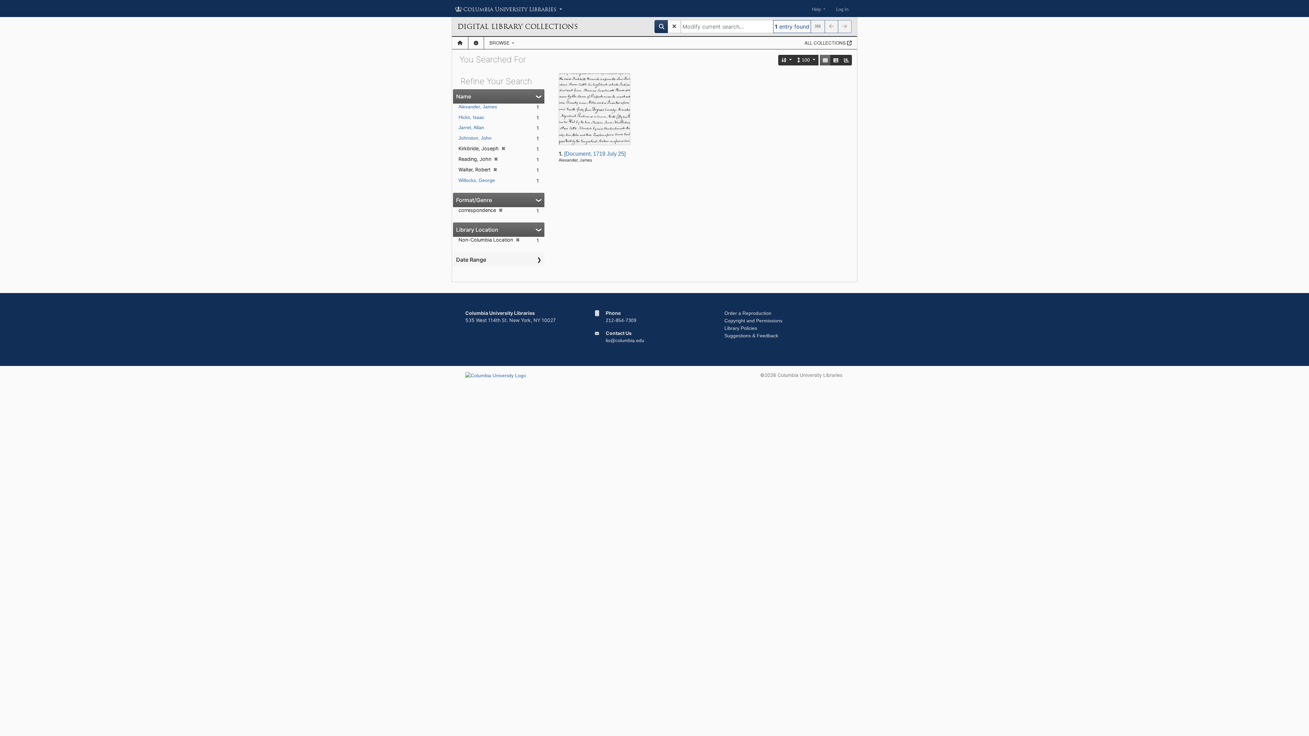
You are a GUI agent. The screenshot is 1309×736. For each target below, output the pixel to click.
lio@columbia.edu (625, 340)
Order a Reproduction (747, 313)
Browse (500, 43)
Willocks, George (476, 180)
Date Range (471, 259)
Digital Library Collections (517, 26)
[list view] (835, 60)
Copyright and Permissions (753, 320)
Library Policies (740, 328)
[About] (476, 43)
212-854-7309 (621, 320)
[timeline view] (846, 60)
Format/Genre (474, 200)
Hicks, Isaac (471, 117)
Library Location (477, 229)
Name (463, 96)
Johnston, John (475, 138)
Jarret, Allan (471, 127)
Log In (842, 9)
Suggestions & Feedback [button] (751, 335)
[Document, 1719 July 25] (595, 154)
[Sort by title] (786, 60)
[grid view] (825, 60)
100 (805, 60)
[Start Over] (674, 26)
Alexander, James (477, 106)
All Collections (825, 43)
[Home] (460, 43)
